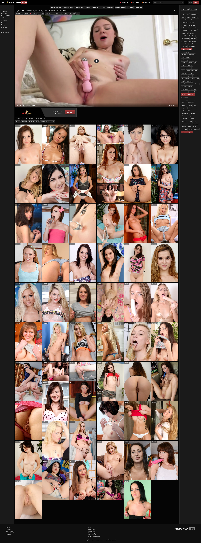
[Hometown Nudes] (17, 2)
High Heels (184, 116)
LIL (196, 62)
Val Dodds (184, 28)
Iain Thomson (185, 84)
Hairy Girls (88, 7)
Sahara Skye (185, 44)
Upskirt (189, 126)
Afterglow (193, 89)
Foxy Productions (186, 78)
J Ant (186, 92)
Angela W (195, 76)
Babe (195, 105)
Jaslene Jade (185, 33)
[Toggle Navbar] (3, 2)
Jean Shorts (184, 118)
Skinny (190, 108)
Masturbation (59, 13)
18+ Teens (41, 13)
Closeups (189, 105)
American (27, 13)
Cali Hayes (184, 12)
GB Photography (186, 57)
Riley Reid (191, 12)
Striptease (184, 108)
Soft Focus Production (187, 86)
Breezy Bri (193, 38)
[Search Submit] (182, 2)
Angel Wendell (185, 9)
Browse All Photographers (188, 94)
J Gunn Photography (186, 76)
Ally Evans (184, 25)
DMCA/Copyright (92, 534)
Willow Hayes (192, 46)
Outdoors (195, 124)
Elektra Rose (194, 30)
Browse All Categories (187, 132)
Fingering (184, 121)
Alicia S (183, 65)
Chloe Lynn (192, 36)
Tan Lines (188, 124)
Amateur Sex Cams (79, 7)
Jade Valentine (192, 41)
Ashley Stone (189, 81)
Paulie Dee (190, 65)
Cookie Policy (91, 533)
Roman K (184, 68)
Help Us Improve (10, 531)
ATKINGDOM (184, 62)
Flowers (35, 13)
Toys (78, 13)
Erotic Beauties (97, 7)
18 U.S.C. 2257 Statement (94, 536)
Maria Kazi (184, 46)
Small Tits (72, 13)
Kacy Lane (192, 44)
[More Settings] (177, 11)
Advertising (8, 534)
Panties (183, 105)
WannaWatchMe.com (108, 7)
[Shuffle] (174, 11)
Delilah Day (184, 36)
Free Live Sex (125, 2)
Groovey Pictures (194, 84)
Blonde (195, 108)
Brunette (48, 13)
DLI (182, 92)
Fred (194, 68)
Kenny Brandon (185, 89)
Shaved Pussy (185, 100)
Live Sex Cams (138, 7)
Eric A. (183, 70)
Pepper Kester (185, 30)
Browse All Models (186, 49)
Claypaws (184, 73)
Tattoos (190, 121)
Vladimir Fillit (195, 78)
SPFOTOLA (190, 73)
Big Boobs (192, 113)
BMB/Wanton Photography (188, 54)
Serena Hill (184, 20)
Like (19, 121)
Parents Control (10, 533)
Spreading (190, 102)
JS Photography (185, 60)
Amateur (196, 129)
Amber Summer (194, 14)
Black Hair (184, 129)
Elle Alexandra (185, 38)
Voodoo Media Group (191, 70)
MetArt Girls (130, 7)
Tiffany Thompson (186, 17)
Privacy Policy (91, 531)
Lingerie (191, 116)
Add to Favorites (35, 121)
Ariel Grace (184, 41)
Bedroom (191, 118)
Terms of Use (91, 529)
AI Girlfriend (134, 2)
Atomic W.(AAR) (193, 92)
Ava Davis (191, 20)
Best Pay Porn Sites (68, 7)
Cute (53, 13)
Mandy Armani (192, 28)
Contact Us (8, 529)
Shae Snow (195, 17)
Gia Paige (192, 22)
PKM (183, 81)
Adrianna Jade (19, 13)
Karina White (192, 25)
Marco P (191, 62)
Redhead (184, 126)
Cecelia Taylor (185, 22)
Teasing (190, 129)
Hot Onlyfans (145, 2)
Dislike (25, 121)
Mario (189, 68)
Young (194, 126)
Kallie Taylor (194, 9)
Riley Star (192, 33)
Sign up (196, 2)
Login (190, 2)
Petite (66, 13)
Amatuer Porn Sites (56, 7)
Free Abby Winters (120, 7)
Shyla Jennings (185, 14)
